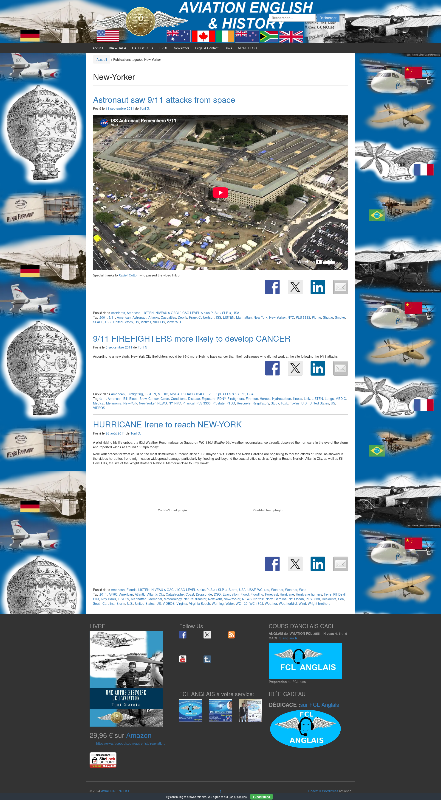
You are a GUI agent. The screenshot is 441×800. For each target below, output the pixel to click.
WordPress (330, 791)
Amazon (139, 735)
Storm (233, 589)
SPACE (98, 322)
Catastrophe (175, 594)
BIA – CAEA (117, 48)
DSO (217, 594)
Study (275, 403)
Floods (131, 589)
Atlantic (140, 594)
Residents (329, 599)
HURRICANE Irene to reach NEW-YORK (167, 424)
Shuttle (328, 317)
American (134, 312)
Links (228, 48)
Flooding (257, 594)
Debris (182, 317)
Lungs (329, 398)
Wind (302, 589)
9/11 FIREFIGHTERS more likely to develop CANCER (192, 338)
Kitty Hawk (108, 599)
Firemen (252, 398)
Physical (189, 403)
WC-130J (256, 603)
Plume (316, 317)
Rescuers (244, 403)
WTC (178, 322)
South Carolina (104, 603)
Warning (218, 603)
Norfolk (258, 599)
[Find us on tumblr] (207, 659)
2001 (103, 317)
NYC (291, 317)
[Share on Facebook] (272, 287)
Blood (133, 398)
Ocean (299, 599)
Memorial (155, 599)
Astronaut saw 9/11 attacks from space (164, 99)
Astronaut (140, 317)
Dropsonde (204, 594)
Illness (297, 398)
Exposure (208, 398)
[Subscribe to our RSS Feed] (231, 634)
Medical (98, 403)
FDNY (221, 398)
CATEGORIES (142, 48)
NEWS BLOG (247, 48)
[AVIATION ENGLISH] (140, 21)
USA (236, 312)
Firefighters (235, 398)
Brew (143, 398)
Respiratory (260, 403)
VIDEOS (159, 322)
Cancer (153, 398)
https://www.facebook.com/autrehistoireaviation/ (130, 743)
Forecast (271, 594)
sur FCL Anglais (319, 704)
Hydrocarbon (281, 398)
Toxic (284, 403)
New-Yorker (277, 317)
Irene (327, 594)
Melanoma (114, 403)
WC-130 (263, 589)
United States (123, 322)
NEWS (162, 403)
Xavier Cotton (129, 275)
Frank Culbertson (201, 317)
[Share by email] (340, 287)
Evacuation (231, 594)
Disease (194, 398)
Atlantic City (155, 594)
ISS (218, 317)
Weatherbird (288, 603)
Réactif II (314, 791)
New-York (260, 317)
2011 (103, 594)
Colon (165, 398)
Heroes (265, 398)
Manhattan (244, 317)
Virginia (181, 603)
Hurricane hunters (309, 594)
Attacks (153, 317)
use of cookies (238, 797)
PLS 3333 (303, 317)
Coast (190, 594)
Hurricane (287, 594)
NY (170, 403)
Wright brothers (319, 603)
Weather (277, 589)
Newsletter (181, 48)
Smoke (340, 317)
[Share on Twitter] (295, 287)
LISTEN (148, 312)
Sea (341, 599)
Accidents (118, 312)
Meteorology (173, 599)
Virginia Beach (199, 603)
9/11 (112, 317)
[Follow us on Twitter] (207, 634)
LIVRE (163, 48)
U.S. (108, 322)
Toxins (295, 403)
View (170, 322)
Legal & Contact (206, 48)
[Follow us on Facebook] (183, 634)
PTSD (230, 403)
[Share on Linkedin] (318, 287)
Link (307, 398)
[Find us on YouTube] (183, 659)
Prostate (218, 403)
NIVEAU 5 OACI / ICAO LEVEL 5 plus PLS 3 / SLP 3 (193, 312)
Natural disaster (195, 599)
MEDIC (163, 394)
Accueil (98, 48)
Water (230, 603)
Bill (125, 398)
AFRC (113, 594)
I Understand (261, 797)
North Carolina (276, 599)
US (137, 322)
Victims (146, 322)
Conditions (178, 398)
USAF (251, 589)
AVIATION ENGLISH (115, 791)
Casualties (168, 317)
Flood (244, 594)
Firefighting (135, 394)
